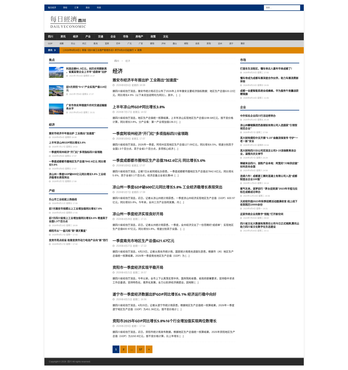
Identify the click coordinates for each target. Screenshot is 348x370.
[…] (178, 95)
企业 (113, 36)
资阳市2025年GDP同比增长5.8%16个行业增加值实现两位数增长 (165, 320)
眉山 (175, 43)
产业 (88, 36)
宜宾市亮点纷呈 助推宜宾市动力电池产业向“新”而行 (78, 240)
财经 (65, 8)
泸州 (163, 43)
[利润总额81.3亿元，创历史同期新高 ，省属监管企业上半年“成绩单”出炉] (56, 72)
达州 (220, 43)
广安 (141, 43)
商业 (88, 8)
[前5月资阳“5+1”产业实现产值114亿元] (56, 90)
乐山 (73, 43)
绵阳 (186, 43)
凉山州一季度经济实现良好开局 (138, 213)
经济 (75, 36)
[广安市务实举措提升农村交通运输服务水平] (56, 109)
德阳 (152, 43)
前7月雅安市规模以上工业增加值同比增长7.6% (75, 208)
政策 (153, 36)
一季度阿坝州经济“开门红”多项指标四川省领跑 (150, 133)
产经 (52, 191)
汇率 (76, 8)
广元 (130, 43)
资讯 (63, 36)
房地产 (139, 36)
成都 (62, 43)
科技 (99, 8)
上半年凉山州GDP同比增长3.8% (139, 106)
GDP (50, 43)
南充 (96, 43)
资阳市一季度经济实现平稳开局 (138, 267)
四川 (50, 36)
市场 (125, 36)
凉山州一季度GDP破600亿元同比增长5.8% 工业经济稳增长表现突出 (167, 187)
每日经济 (52, 8)
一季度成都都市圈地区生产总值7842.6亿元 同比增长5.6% (159, 160)
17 (140, 349)
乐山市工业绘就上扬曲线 (63, 199)
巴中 (118, 43)
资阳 (209, 43)
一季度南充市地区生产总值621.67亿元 (143, 240)
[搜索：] (282, 7)
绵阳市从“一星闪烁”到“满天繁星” (68, 230)
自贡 (197, 43)
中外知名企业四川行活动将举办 (258, 115)
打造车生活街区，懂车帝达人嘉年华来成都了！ (266, 68)
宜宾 (107, 43)
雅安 (243, 43)
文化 (165, 36)
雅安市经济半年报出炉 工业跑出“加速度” (145, 80)
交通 (100, 36)
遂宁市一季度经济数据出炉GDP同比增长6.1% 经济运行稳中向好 (164, 294)
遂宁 (231, 43)
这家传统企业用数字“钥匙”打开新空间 (261, 214)
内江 (84, 43)
